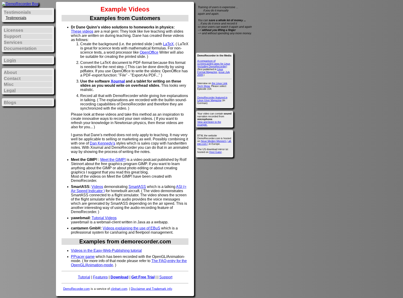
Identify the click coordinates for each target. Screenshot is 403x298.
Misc (9, 84)
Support (165, 277)
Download (120, 277)
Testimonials (16, 18)
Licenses (13, 30)
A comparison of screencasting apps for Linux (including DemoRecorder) (213, 63)
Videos (97, 187)
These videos (82, 31)
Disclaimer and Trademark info (151, 289)
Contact (12, 78)
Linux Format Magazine (210, 70)
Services (13, 42)
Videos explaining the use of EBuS (131, 228)
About (10, 72)
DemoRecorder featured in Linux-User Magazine (212, 99)
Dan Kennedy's (102, 143)
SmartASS (137, 187)
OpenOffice (149, 52)
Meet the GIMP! (113, 160)
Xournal (118, 81)
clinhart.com (119, 289)
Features (100, 277)
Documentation (20, 48)
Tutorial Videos (104, 218)
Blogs (10, 102)
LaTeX (168, 44)
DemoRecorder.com (76, 289)
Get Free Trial (143, 277)
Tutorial (84, 277)
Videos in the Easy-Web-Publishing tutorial (106, 251)
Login (10, 60)
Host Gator (215, 152)
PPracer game (83, 257)
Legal (10, 90)
